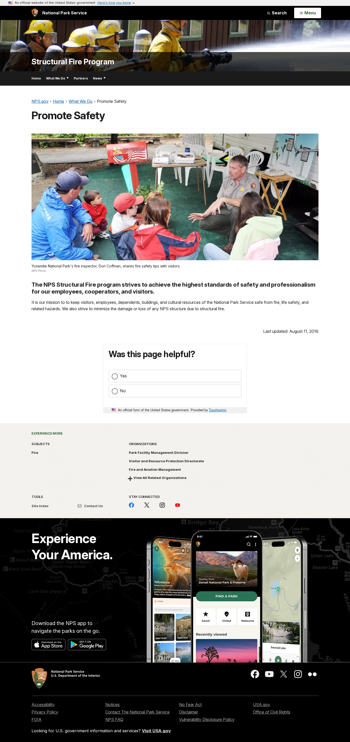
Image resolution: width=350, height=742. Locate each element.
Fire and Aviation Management (155, 469)
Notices (112, 704)
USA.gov (261, 704)
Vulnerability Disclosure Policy (206, 719)
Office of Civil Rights (271, 712)
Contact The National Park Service (137, 712)
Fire (35, 452)
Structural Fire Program (73, 61)
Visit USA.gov (156, 730)
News (97, 78)
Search (279, 12)
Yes (123, 375)
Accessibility (43, 704)
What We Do (55, 78)
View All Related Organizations (160, 478)
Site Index (40, 506)
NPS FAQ (114, 719)
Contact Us (93, 506)
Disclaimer (188, 712)
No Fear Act (190, 704)
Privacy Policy (45, 712)
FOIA (37, 719)
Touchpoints (217, 409)
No (123, 390)
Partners (81, 78)
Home (36, 78)
